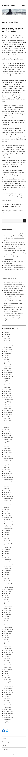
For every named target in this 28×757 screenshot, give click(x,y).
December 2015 (8, 522)
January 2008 (7, 667)
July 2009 (6, 656)
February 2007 (8, 682)
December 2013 (8, 564)
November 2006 (8, 688)
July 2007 (6, 671)
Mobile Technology (18, 210)
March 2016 (7, 515)
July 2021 (6, 427)
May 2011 (6, 621)
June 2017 (6, 484)
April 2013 (6, 578)
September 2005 (8, 717)
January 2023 (7, 408)
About (4, 738)
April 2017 (6, 488)
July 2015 (6, 532)
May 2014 (6, 555)
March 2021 (7, 431)
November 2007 (8, 669)
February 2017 (8, 492)
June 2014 (6, 553)
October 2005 (8, 715)
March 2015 (7, 541)
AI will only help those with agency (14, 265)
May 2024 (6, 385)
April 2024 (7, 387)
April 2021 (7, 429)
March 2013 (7, 581)
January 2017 (7, 494)
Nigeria (4, 211)
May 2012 (6, 599)
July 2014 (6, 551)
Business (11, 210)
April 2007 (7, 677)
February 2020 (8, 450)
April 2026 (7, 338)
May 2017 (6, 486)
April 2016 (7, 513)
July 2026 (6, 332)
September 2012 (8, 593)
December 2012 (8, 587)
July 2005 (6, 722)
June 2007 (7, 673)
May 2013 (6, 576)
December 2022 (8, 410)
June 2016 (6, 509)
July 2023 (6, 404)
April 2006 (7, 703)
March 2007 (7, 679)
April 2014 (7, 557)
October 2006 (8, 690)
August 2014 (7, 549)
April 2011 (6, 623)
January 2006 (8, 709)
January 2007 (7, 684)
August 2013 (7, 570)
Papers (4, 745)
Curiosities (5, 749)
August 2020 (7, 442)
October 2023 (8, 397)
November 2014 (8, 545)
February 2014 (8, 559)
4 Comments (10, 211)
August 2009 (7, 654)
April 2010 (7, 642)
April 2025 (7, 362)
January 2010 (7, 646)
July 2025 (6, 355)
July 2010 (6, 635)
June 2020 (7, 444)
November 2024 (8, 372)
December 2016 (8, 496)
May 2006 (7, 701)
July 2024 (6, 381)
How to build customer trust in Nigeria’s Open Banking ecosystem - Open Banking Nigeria (14, 284)
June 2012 (6, 597)
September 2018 (8, 463)
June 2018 (6, 467)
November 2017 (8, 479)
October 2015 (7, 526)
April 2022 (7, 418)
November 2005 (8, 713)
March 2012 (7, 604)
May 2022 (6, 416)
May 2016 (6, 511)
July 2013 (6, 572)
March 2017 (7, 490)
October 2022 (8, 414)
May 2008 (6, 661)
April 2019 (7, 456)
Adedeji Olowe (9, 6)
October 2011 (7, 610)
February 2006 (8, 707)
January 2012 (7, 608)
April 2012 (7, 602)
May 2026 (7, 336)
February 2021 (8, 433)
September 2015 (8, 528)
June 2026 (7, 334)
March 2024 (7, 389)
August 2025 (7, 353)
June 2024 (7, 383)
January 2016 (7, 519)
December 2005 (8, 711)
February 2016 (8, 517)
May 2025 (6, 359)
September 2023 (8, 399)
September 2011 (8, 612)
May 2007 (6, 675)
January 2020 (7, 452)
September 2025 (8, 351)
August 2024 (7, 378)
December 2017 (8, 477)
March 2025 (7, 364)
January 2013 (7, 585)
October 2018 (7, 461)
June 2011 (6, 618)
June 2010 (6, 637)
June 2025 (7, 357)
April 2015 (7, 538)
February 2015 (8, 543)
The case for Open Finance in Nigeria (14, 250)
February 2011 (8, 627)
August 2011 (7, 614)
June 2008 (7, 658)
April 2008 (7, 663)
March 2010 (7, 644)
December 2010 (8, 629)
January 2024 (7, 393)
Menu (23, 5)
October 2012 (7, 591)
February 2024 (8, 391)
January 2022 (7, 423)
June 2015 (6, 534)
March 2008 (7, 665)
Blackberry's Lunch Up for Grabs (12, 30)
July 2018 (6, 465)
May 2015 (6, 536)
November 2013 (8, 566)
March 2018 (7, 471)
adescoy (6, 290)
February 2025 (8, 366)
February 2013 (8, 583)
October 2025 (8, 349)
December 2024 (8, 370)
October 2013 (7, 568)
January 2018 (7, 475)
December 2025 (8, 345)
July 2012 (6, 595)
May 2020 (6, 446)
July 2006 (6, 696)
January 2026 (8, 343)
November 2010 (8, 631)
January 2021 (7, 435)
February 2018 (8, 473)
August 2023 (7, 402)
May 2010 (6, 639)
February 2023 (8, 406)
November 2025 (8, 347)
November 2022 (8, 412)
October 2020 (8, 439)
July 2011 (6, 616)
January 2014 (7, 562)
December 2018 (8, 458)
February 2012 (8, 606)
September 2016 (8, 503)
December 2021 (8, 425)
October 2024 (8, 374)
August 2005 (7, 719)
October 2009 (8, 650)
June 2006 (7, 698)
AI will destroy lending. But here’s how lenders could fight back (14, 297)
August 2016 (7, 505)
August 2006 (7, 694)
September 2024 (8, 376)
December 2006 (8, 686)
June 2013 (6, 574)
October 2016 (7, 501)
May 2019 (6, 454)
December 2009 (8, 648)
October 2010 (7, 633)
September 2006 (9, 692)
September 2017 (8, 482)
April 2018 (7, 469)
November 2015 (8, 524)
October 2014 (7, 547)
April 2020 (7, 448)
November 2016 (8, 498)
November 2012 (8, 589)
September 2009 (9, 652)
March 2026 (7, 341)
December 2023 (8, 395)
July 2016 (6, 507)
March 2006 (7, 705)
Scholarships (6, 742)
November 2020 (8, 437)
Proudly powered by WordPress (17, 754)
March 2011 (7, 625)
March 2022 (7, 421)
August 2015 (7, 530)
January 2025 (7, 368)
